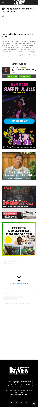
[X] (21, 402)
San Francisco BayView (10, 303)
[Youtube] (26, 402)
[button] (3, 2)
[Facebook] (11, 402)
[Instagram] (16, 402)
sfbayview (22, 303)
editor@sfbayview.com (19, 394)
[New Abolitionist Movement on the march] (19, 23)
